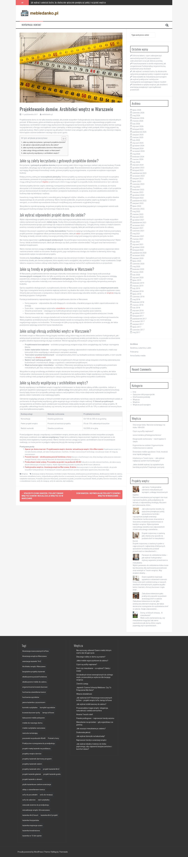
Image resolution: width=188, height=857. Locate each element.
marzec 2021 (138, 239)
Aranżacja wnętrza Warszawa (43, 474)
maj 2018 (136, 299)
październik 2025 (139, 132)
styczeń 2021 (138, 244)
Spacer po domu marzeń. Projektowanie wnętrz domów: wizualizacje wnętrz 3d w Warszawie (64, 449)
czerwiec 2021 (138, 231)
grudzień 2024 (138, 146)
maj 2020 (136, 266)
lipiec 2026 (137, 110)
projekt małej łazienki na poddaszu (36, 749)
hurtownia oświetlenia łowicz (30, 476)
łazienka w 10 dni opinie (32, 836)
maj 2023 (136, 187)
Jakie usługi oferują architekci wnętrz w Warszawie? (41, 150)
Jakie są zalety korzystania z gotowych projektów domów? (44, 142)
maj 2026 (136, 115)
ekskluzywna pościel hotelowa (87, 474)
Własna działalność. (84, 694)
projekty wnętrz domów (31, 754)
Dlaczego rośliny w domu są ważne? (90, 657)
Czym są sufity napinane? (143, 431)
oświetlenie (60, 308)
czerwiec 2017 (138, 330)
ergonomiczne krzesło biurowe (34, 687)
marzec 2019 (138, 286)
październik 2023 (139, 173)
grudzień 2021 (138, 220)
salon (78, 234)
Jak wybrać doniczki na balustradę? (90, 736)
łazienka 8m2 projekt (49, 815)
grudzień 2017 (138, 313)
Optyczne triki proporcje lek (144, 394)
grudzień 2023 (138, 168)
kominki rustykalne (29, 707)
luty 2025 (136, 140)
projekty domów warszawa (107, 479)
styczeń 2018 (138, 310)
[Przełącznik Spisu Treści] (62, 139)
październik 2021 (139, 223)
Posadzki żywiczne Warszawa (47, 479)
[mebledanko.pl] (39, 13)
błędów (45, 182)
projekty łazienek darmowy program (37, 759)
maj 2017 (136, 332)
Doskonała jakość (83, 732)
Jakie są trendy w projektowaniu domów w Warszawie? (43, 148)
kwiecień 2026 (138, 118)
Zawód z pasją (82, 684)
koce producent (81, 476)
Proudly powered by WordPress (30, 852)
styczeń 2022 (138, 217)
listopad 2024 (138, 148)
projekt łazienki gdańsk (31, 774)
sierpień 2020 (138, 258)
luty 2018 (136, 308)
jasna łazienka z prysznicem (33, 702)
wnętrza (110, 293)
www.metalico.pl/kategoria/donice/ (147, 435)
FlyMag (53, 852)
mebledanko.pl (47, 114)
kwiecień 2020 (138, 269)
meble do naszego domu (32, 723)
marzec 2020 (138, 272)
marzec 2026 (138, 121)
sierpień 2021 (138, 228)
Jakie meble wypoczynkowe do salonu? (92, 661)
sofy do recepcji (43, 481)
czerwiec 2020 (138, 264)
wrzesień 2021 (139, 225)
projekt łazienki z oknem (32, 779)
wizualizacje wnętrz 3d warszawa (36, 810)
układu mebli (40, 357)
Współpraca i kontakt (31, 24)
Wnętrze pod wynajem (142, 405)
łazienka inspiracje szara (32, 825)
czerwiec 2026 (138, 113)
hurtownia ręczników (30, 697)
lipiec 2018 (137, 294)
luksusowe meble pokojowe (33, 718)
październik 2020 (139, 253)
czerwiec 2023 (138, 184)
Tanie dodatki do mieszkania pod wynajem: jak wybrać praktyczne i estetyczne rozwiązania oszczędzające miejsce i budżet (81, 2)
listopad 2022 (138, 198)
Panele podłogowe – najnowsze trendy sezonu (95, 718)
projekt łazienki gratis (52, 774)
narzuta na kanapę (29, 733)
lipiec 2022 (137, 206)
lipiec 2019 (137, 280)
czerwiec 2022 (138, 209)
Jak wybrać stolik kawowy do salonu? (91, 704)
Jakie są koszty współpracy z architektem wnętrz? (41, 153)
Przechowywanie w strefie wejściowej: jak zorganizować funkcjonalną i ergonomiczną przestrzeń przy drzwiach (148, 66)
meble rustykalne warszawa (33, 728)
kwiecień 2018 (138, 302)
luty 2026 (136, 124)
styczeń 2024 (138, 165)
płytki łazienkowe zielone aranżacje (36, 784)
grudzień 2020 (138, 247)
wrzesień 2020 (139, 255)
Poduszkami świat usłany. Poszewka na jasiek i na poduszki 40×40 (53, 462)
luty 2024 (136, 162)
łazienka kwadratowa (31, 831)
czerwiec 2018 (138, 297)
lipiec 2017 (137, 327)
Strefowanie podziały (141, 397)
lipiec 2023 (137, 181)
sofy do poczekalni (29, 795)
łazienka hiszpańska (30, 820)
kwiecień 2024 (138, 157)
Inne (134, 392)
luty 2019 (136, 288)
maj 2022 (136, 212)
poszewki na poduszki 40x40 (85, 479)
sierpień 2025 (138, 135)
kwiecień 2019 (138, 283)
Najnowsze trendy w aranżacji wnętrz (91, 740)
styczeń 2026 (138, 126)
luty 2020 (136, 275)
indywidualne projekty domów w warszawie (58, 476)
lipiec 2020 (137, 261)
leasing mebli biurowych (108, 476)
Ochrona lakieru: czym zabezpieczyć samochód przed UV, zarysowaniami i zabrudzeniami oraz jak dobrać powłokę (146, 58)
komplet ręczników (47, 707)
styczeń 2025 (138, 143)
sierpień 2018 (138, 291)
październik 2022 (139, 201)
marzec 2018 (138, 305)
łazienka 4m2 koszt (30, 815)
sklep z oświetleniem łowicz (33, 790)
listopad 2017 (138, 316)
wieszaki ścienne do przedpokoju (35, 805)
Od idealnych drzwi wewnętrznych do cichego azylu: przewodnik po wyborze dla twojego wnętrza (94, 677)
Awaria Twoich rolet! (84, 714)
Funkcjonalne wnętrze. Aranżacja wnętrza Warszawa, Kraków (50, 467)
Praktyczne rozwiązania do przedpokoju (38, 743)
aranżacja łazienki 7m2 (31, 661)
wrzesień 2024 (139, 151)
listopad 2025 (138, 129)
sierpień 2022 (138, 203)
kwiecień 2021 (138, 236)
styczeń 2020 (138, 278)
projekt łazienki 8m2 (51, 769)
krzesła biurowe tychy (31, 713)
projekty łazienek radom (32, 764)
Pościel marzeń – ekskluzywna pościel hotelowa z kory (48, 457)
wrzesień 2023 (139, 176)
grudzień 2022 (138, 195)
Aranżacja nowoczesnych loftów (35, 651)
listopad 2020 (138, 250)
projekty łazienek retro (31, 769)
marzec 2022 (138, 214)
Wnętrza (25, 474)
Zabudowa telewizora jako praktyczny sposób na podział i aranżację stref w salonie (154, 596)
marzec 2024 (138, 159)
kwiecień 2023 (138, 190)
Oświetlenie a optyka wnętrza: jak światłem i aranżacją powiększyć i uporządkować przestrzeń (149, 87)
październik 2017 (139, 319)
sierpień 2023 (138, 179)
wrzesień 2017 (139, 321)
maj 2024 (136, 154)
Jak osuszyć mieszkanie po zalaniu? (91, 729)
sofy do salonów (56, 481)
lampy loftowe (92, 476)
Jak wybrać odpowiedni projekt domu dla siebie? (41, 145)
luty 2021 (136, 242)
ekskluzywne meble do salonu (111, 474)
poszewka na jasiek (66, 479)
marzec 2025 (138, 137)
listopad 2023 (138, 170)
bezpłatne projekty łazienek (33, 672)
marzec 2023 (138, 192)
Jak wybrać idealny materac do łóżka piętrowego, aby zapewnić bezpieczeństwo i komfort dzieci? (94, 746)
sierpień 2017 (138, 324)
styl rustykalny (68, 481)
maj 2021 (136, 234)
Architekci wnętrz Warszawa (64, 474)
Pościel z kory (53, 738)
